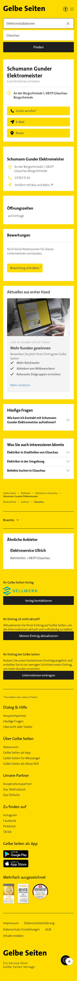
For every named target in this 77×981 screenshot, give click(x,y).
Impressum (11, 923)
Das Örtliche (11, 795)
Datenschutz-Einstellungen (21, 929)
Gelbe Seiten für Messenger (21, 758)
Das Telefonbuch (14, 789)
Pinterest (9, 826)
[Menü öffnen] (72, 9)
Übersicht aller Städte (17, 727)
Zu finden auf (14, 806)
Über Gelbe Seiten (18, 738)
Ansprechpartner (14, 716)
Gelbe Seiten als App (17, 753)
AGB (48, 929)
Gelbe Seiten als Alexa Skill (21, 764)
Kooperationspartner (17, 784)
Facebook (9, 821)
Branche (8, 520)
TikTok (7, 832)
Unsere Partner (16, 775)
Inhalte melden (13, 936)
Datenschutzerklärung (39, 923)
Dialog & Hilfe (15, 707)
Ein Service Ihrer (19, 965)
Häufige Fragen (13, 721)
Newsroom (10, 747)
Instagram (10, 815)
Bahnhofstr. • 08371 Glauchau (30, 554)
